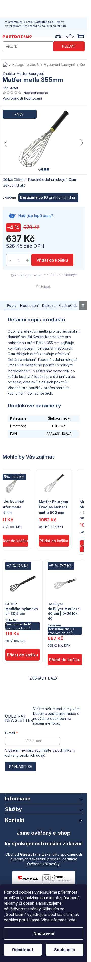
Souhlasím (64, 949)
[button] (54, 531)
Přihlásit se (20, 766)
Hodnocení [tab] (29, 305)
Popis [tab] (12, 305)
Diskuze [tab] (49, 305)
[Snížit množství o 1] (10, 260)
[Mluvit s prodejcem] (43, 218)
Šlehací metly (59, 418)
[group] (54, 509)
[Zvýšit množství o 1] (27, 260)
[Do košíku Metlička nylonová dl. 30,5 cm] (22, 655)
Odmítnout (22, 949)
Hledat (69, 46)
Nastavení (43, 933)
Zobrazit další (44, 678)
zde (72, 919)
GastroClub (68, 305)
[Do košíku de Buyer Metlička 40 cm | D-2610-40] (65, 659)
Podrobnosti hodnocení (22, 98)
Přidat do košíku (52, 260)
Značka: (23, 73)
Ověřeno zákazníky (43, 864)
